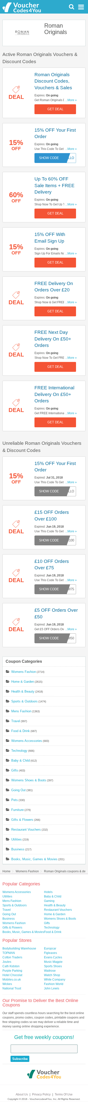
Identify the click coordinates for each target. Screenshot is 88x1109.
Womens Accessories (26, 741)
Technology (19, 750)
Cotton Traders (12, 957)
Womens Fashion (23, 672)
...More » (71, 100)
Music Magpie (53, 962)
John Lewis (51, 988)
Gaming (49, 901)
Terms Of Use (64, 1094)
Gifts (14, 770)
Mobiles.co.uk (11, 979)
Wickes (7, 984)
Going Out (18, 790)
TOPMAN (8, 953)
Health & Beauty (22, 691)
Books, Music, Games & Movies (34, 859)
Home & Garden (22, 681)
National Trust (11, 988)
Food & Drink (20, 731)
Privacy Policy (41, 1094)
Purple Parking (12, 970)
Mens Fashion (21, 711)
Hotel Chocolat (12, 975)
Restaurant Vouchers (26, 829)
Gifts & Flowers (22, 820)
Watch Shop (52, 975)
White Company (54, 979)
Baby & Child (20, 760)
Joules (6, 962)
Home (6, 871)
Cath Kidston (11, 966)
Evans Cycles (53, 957)
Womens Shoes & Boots (28, 780)
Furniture (17, 810)
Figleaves (50, 953)
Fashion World (53, 984)
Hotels (48, 892)
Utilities (16, 839)
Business (17, 849)
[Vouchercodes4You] (44, 1075)
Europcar (50, 948)
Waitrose (50, 970)
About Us (22, 1094)
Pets (14, 800)
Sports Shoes (53, 966)
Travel (15, 721)
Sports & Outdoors (24, 701)
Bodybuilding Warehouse (19, 948)
